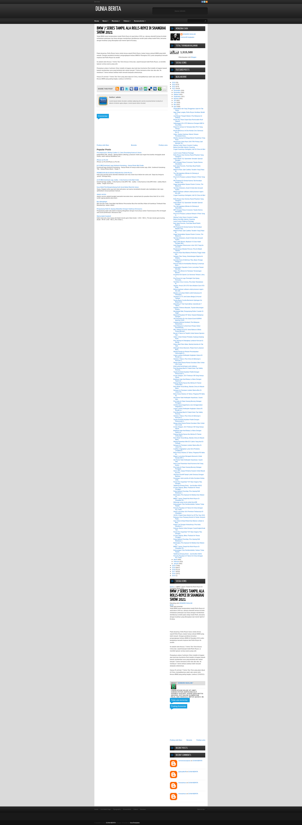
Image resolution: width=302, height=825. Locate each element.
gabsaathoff (182, 772)
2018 (174, 569)
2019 (174, 567)
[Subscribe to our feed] (207, 2)
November (177, 92)
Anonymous (182, 783)
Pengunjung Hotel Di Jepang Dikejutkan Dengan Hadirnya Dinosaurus (119, 209)
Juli (175, 100)
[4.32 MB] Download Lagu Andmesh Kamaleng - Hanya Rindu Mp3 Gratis (120, 165)
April (175, 106)
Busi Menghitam (102, 202)
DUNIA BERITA (108, 9)
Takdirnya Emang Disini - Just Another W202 (187, 485)
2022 (174, 86)
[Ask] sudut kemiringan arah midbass (185, 366)
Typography (117, 809)
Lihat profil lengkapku (187, 37)
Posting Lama (163, 145)
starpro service (101, 194)
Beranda (97, 2)
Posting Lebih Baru (103, 145)
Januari (176, 563)
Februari (176, 561)
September (177, 96)
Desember (177, 90)
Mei (175, 104)
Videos (127, 21)
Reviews (116, 21)
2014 (174, 575)
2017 (174, 571)
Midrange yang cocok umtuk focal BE (185, 502)
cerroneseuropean (184, 761)
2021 (174, 88)
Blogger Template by (128, 823)
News (105, 21)
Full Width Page (106, 809)
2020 (174, 565)
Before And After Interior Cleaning (184, 147)
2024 (174, 82)
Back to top (201, 809)
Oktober (176, 94)
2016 (174, 573)
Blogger (193, 57)
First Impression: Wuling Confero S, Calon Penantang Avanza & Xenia (119, 152)
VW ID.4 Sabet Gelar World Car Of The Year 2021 (189, 515)
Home (96, 21)
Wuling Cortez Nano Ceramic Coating (185, 145)
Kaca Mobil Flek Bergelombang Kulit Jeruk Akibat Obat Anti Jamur (118, 187)
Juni (175, 102)
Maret (176, 559)
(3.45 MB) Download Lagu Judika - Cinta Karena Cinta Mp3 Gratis (118, 180)
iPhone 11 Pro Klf (102, 160)
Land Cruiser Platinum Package (183, 153)
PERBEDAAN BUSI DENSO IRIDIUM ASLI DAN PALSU (114, 173)
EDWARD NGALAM (189, 34)
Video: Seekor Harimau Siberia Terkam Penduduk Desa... (185, 135)
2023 (174, 84)
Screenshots (140, 21)
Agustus (176, 98)
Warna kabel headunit (104, 216)
